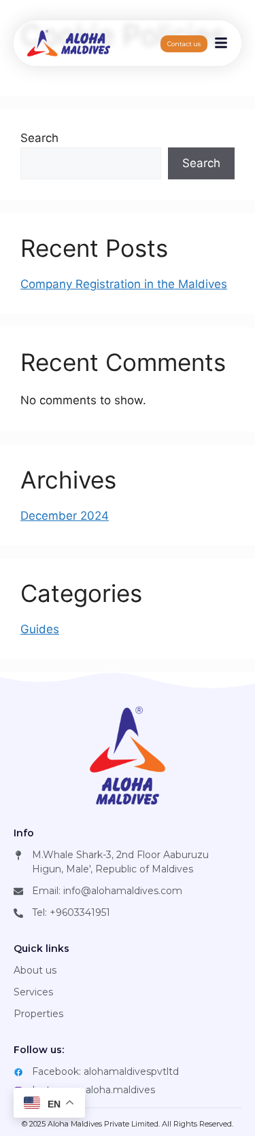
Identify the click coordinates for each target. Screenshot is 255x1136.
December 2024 (64, 515)
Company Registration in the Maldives (123, 284)
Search (39, 138)
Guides (39, 629)
